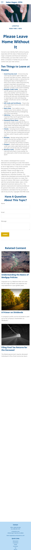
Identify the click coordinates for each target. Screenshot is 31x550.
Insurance (15, 546)
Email (2, 212)
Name (3, 203)
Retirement (15, 541)
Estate (15, 544)
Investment (15, 542)
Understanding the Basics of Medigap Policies (15, 276)
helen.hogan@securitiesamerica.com (15, 535)
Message (3, 221)
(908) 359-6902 (17, 527)
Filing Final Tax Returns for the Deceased (14, 348)
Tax (15, 548)
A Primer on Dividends (12, 312)
